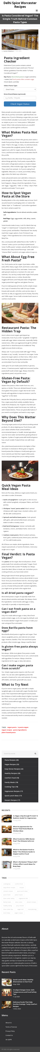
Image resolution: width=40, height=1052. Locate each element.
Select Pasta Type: (11, 86)
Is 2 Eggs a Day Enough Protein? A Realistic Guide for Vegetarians (25, 817)
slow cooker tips (8, 909)
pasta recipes (19, 895)
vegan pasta (12, 727)
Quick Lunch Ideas (13, 796)
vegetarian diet (23, 898)
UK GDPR (9, 1040)
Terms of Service (11, 1027)
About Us (9, 1023)
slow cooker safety (8, 898)
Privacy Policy (10, 1031)
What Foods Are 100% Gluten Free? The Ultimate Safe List (24, 840)
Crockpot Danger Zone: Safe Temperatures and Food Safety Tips (24, 992)
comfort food (19, 884)
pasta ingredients (20, 730)
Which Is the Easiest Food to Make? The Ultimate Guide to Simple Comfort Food (24, 852)
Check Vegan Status (20, 104)
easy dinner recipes (9, 887)
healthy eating (7, 905)
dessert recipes (31, 902)
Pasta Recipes (12, 760)
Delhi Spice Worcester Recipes (20, 4)
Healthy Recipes (12, 773)
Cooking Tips (11, 787)
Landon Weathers (8, 51)
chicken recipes (8, 891)
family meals (7, 902)
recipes (21, 887)
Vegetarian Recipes (14, 791)
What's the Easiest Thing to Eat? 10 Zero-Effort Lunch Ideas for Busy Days (25, 864)
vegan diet (20, 909)
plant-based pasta (9, 732)
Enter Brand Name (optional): (15, 94)
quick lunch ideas (22, 891)
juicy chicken (20, 905)
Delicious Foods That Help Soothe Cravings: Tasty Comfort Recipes (25, 1004)
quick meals (6, 895)
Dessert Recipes (12, 800)
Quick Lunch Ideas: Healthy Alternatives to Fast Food (23, 981)
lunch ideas (6, 913)
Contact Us (9, 1035)
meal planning (32, 909)
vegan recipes (7, 730)
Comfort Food (12, 778)
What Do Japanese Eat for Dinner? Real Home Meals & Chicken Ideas (23, 829)
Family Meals (11, 782)
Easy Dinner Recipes (14, 769)
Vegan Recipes (12, 764)
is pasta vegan (23, 727)
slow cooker (18, 902)
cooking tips (6, 884)
